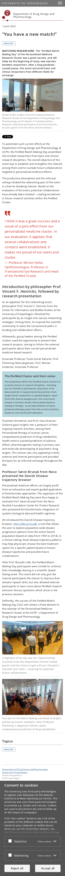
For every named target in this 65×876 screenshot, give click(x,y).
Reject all (17, 868)
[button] (60, 3)
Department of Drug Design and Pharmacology (25, 769)
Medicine (9, 43)
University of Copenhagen (14, 772)
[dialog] (32, 828)
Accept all (47, 868)
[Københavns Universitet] (6, 15)
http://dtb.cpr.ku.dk (25, 523)
